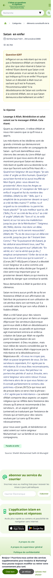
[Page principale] (5, 23)
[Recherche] (49, 13)
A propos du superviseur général (26, 547)
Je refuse (26, 571)
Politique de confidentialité (27, 552)
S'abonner (44, 494)
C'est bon (10, 571)
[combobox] (20, 12)
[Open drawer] (50, 5)
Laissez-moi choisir (40, 573)
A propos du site (26, 541)
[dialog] (25, 566)
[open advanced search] (40, 13)
